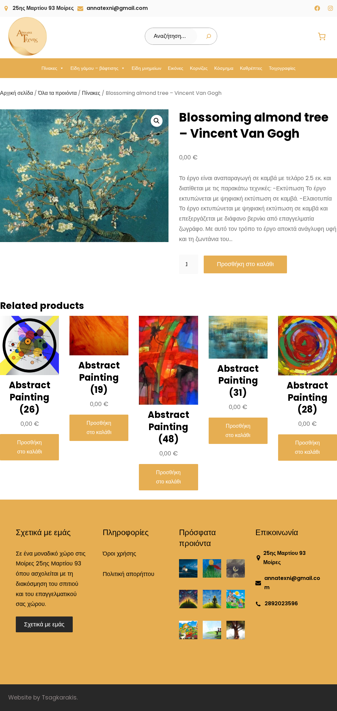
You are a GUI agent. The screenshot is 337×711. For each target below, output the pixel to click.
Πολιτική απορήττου (128, 574)
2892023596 (281, 603)
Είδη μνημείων (146, 68)
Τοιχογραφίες (282, 68)
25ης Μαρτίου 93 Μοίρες (43, 8)
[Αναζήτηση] (208, 36)
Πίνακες (49, 68)
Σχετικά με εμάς (44, 624)
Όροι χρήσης (119, 554)
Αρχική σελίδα (16, 93)
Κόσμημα (223, 68)
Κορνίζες (199, 68)
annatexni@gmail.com (117, 8)
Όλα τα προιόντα (57, 93)
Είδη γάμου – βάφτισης (94, 68)
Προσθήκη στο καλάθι (245, 264)
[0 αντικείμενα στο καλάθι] (322, 36)
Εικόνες (175, 68)
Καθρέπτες (251, 68)
